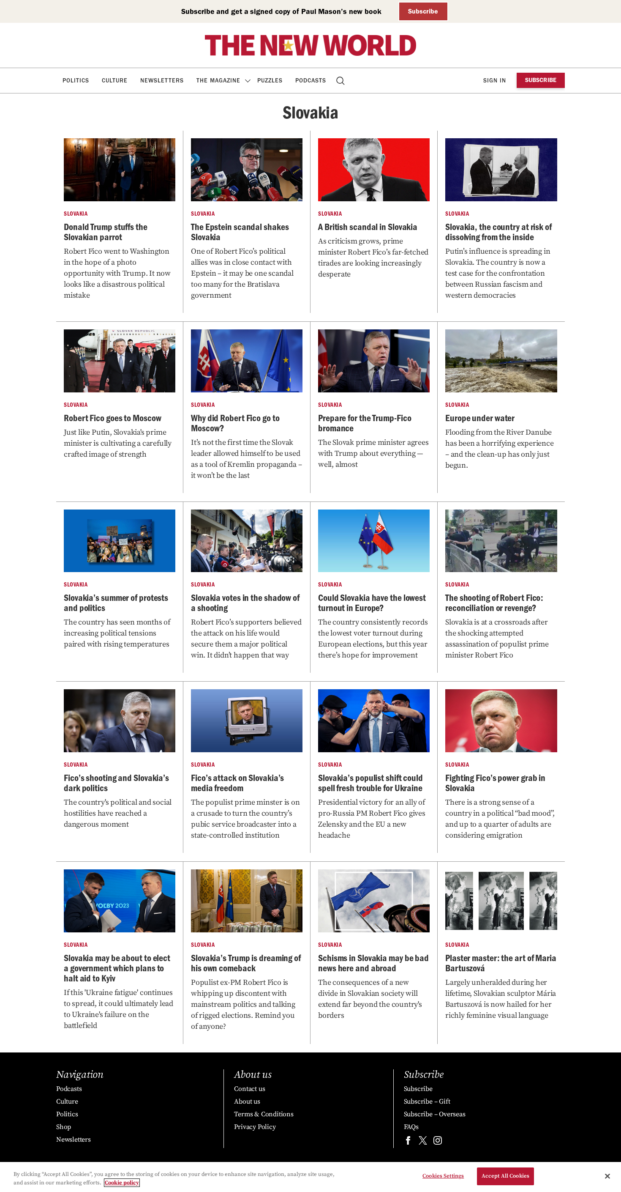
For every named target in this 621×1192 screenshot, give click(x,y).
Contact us (249, 1089)
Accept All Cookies (505, 1176)
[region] (310, 1177)
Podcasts (310, 80)
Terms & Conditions (263, 1114)
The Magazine (218, 80)
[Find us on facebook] (408, 1142)
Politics (76, 80)
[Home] (310, 45)
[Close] (607, 1176)
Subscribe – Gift (427, 1101)
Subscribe (423, 11)
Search (341, 80)
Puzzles (270, 80)
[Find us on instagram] (437, 1142)
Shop (63, 1127)
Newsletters (162, 80)
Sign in (494, 80)
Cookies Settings (443, 1176)
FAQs (411, 1127)
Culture (115, 80)
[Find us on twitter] (423, 1142)
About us (247, 1101)
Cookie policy (122, 1182)
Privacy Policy (254, 1127)
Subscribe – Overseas (435, 1114)
